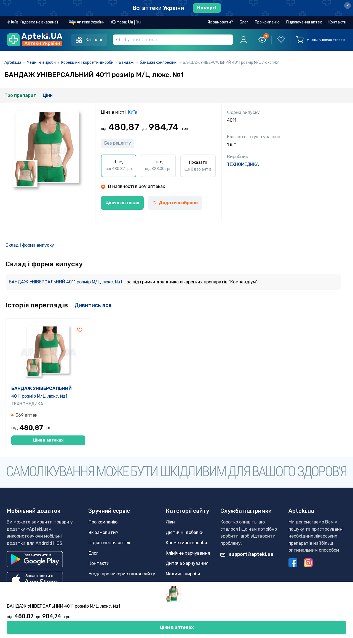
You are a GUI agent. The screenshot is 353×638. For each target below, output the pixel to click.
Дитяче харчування (187, 563)
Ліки (170, 522)
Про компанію (267, 22)
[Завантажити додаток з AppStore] (35, 580)
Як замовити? (220, 22)
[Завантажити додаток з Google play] (35, 559)
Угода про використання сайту (122, 573)
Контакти (337, 22)
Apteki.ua (12, 62)
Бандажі (126, 62)
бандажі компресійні (158, 62)
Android (44, 543)
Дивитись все (93, 305)
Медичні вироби (41, 62)
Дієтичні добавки (185, 532)
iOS (58, 543)
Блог (244, 22)
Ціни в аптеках (122, 202)
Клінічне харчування (188, 553)
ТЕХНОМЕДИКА (243, 164)
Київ (132, 112)
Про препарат (20, 95)
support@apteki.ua (250, 554)
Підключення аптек (304, 22)
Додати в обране (178, 202)
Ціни (48, 95)
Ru (138, 22)
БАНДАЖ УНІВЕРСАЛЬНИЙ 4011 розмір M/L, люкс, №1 (66, 282)
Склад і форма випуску (30, 245)
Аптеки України (91, 22)
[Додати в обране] (79, 329)
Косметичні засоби (186, 542)
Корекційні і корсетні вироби (87, 62)
